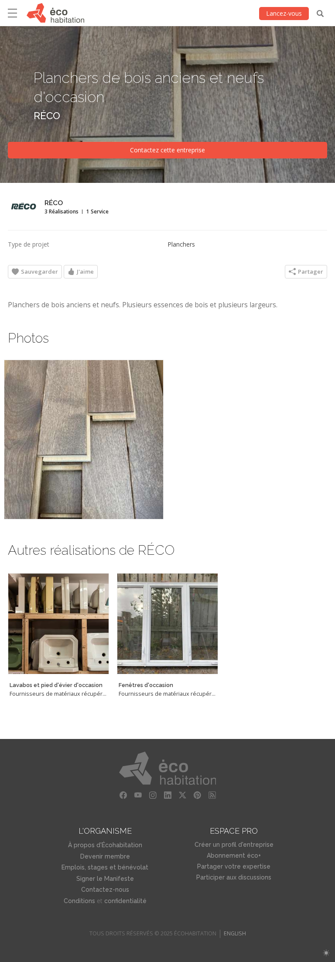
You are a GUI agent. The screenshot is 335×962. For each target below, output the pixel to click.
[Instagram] (153, 795)
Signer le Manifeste (105, 878)
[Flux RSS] (212, 795)
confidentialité (125, 900)
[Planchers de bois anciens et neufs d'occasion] (84, 439)
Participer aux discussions (233, 877)
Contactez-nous (105, 889)
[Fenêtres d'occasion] (167, 623)
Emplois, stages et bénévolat (105, 867)
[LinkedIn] (167, 795)
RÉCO (47, 115)
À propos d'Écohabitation (105, 845)
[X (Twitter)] (182, 795)
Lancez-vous (284, 13)
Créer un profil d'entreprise (234, 844)
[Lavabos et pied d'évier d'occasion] (58, 623)
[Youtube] (138, 795)
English (235, 933)
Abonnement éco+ (234, 855)
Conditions (79, 900)
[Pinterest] (197, 795)
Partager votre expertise (233, 866)
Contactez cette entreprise (167, 150)
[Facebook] (123, 795)
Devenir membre (105, 856)
